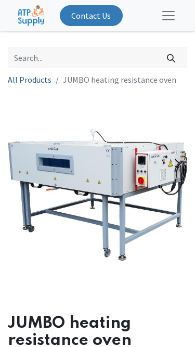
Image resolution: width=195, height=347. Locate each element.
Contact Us (91, 15)
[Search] (171, 57)
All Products (29, 79)
